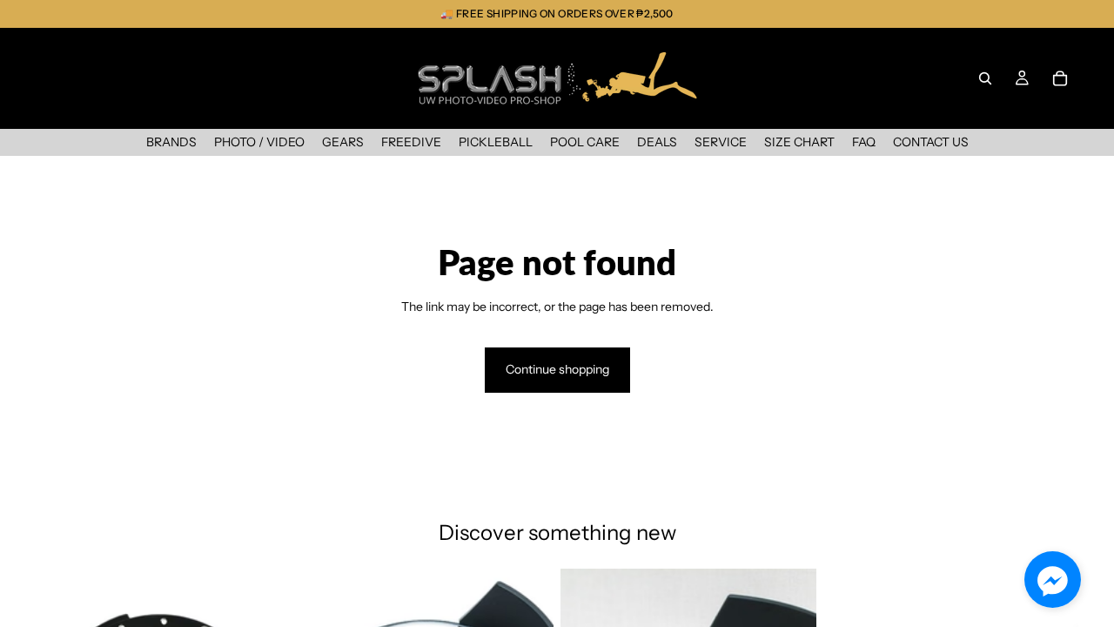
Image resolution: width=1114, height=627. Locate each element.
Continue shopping (557, 369)
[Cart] (1060, 78)
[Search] (985, 78)
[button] (1052, 579)
